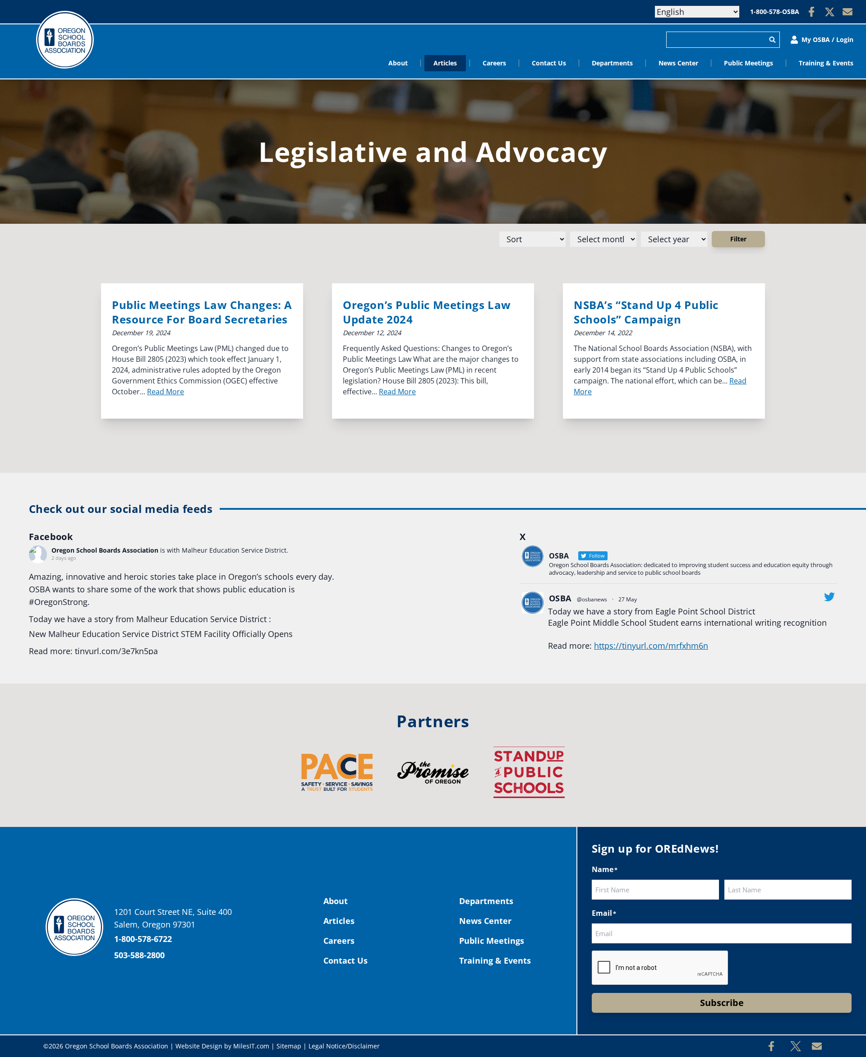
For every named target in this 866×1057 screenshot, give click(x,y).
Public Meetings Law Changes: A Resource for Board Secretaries (202, 312)
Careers (494, 63)
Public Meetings (748, 63)
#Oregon (46, 601)
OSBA (560, 598)
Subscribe (722, 1003)
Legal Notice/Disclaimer (344, 1046)
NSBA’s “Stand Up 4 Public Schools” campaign (646, 312)
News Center (678, 63)
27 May (627, 599)
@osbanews (592, 599)
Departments (612, 63)
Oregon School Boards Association (104, 550)
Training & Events (826, 63)
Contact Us (549, 63)
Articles (445, 63)
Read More (165, 392)
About (398, 63)
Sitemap (288, 1046)
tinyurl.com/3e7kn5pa (116, 651)
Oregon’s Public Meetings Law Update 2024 (427, 312)
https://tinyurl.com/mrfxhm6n (651, 645)
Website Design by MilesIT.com (222, 1046)
